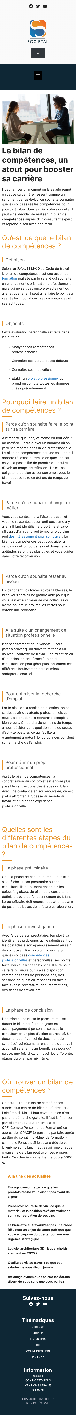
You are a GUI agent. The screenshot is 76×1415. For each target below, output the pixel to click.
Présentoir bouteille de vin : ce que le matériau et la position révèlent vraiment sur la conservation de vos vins (39, 1210)
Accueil (38, 1375)
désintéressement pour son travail (35, 536)
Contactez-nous (38, 1380)
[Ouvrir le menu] (38, 75)
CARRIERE (38, 1333)
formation (9, 278)
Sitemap (38, 1390)
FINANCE (38, 1357)
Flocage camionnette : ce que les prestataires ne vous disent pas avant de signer (39, 1192)
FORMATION (38, 1339)
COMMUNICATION (38, 1351)
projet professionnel (43, 378)
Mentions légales (38, 1385)
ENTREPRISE (38, 1327)
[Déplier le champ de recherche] (38, 53)
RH (38, 1345)
